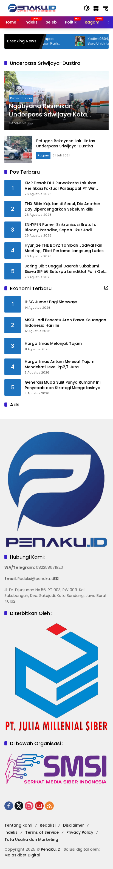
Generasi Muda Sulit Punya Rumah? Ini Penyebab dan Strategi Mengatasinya (62, 385)
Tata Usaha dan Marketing (31, 839)
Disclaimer (73, 825)
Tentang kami (18, 825)
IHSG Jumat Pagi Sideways (51, 302)
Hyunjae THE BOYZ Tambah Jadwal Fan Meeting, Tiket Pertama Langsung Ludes (64, 248)
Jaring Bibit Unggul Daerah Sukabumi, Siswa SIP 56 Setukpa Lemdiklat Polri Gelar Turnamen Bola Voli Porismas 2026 (66, 269)
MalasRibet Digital (22, 855)
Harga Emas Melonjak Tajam (53, 343)
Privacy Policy (79, 832)
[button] (86, 8)
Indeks (11, 832)
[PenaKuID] (31, 8)
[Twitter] (19, 805)
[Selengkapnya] (106, 287)
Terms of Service (42, 832)
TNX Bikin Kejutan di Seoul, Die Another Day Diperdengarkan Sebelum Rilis (62, 206)
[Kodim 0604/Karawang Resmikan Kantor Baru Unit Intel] (68, 41)
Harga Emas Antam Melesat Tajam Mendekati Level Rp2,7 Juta (59, 364)
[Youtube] (39, 805)
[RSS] (49, 805)
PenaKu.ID (50, 849)
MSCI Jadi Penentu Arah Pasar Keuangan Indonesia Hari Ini (65, 322)
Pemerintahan (21, 98)
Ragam (43, 155)
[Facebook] (8, 805)
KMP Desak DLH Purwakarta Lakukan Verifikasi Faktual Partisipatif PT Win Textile (60, 185)
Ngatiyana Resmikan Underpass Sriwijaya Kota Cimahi (48, 110)
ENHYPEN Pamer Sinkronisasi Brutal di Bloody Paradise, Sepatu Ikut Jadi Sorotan (61, 227)
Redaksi (47, 825)
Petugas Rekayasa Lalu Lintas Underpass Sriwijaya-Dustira (65, 143)
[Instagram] (29, 805)
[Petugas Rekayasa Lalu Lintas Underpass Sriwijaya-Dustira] (18, 149)
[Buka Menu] (96, 8)
